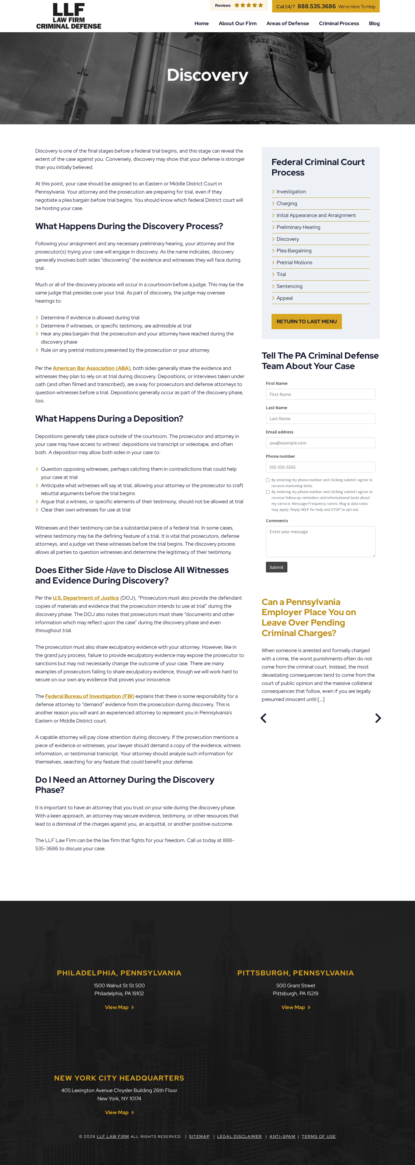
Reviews (223, 5)
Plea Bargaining (294, 250)
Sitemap (199, 1136)
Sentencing (290, 286)
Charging (287, 203)
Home (202, 23)
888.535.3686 (317, 6)
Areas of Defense (288, 23)
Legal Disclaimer (239, 1136)
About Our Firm (238, 23)
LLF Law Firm (113, 1136)
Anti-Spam (283, 1136)
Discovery (288, 239)
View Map (116, 1007)
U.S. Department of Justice (86, 598)
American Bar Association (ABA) (91, 368)
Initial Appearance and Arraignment (316, 215)
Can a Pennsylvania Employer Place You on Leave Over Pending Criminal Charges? (309, 617)
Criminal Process (339, 23)
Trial (281, 274)
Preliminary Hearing (298, 227)
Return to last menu (307, 321)
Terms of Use (319, 1136)
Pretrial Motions (294, 262)
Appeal (285, 298)
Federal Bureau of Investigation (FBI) (89, 696)
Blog (374, 23)
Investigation (291, 191)
